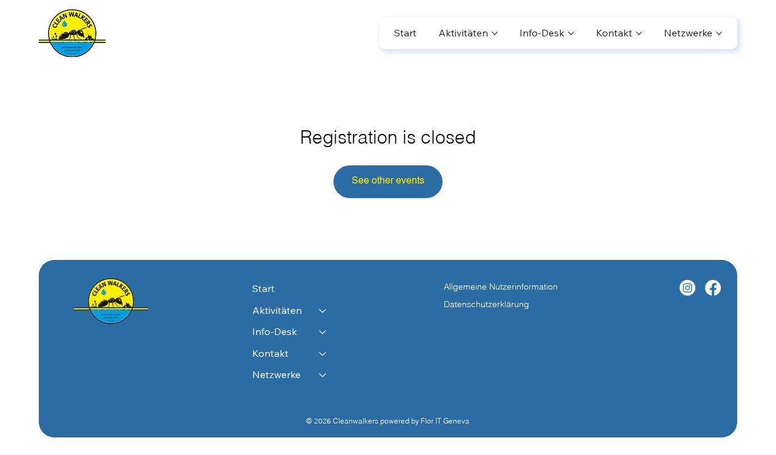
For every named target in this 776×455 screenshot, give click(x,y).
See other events (388, 181)
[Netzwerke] (323, 375)
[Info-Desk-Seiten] (571, 33)
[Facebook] (713, 288)
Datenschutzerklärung (486, 304)
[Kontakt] (323, 354)
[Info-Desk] (323, 332)
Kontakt (270, 353)
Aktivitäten (277, 310)
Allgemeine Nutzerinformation (502, 286)
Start (263, 288)
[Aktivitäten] (323, 311)
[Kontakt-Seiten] (639, 33)
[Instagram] (687, 288)
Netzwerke (276, 374)
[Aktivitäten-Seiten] (495, 33)
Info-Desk (274, 331)
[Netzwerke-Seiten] (719, 33)
